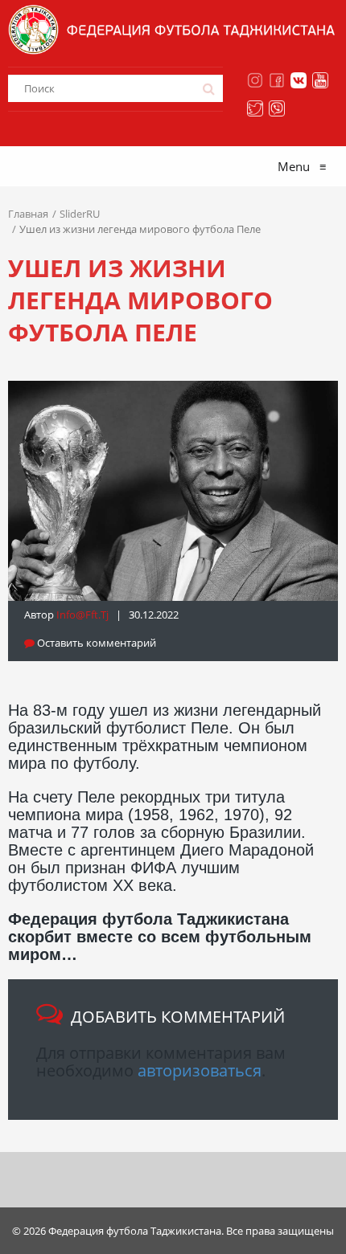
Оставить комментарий (95, 642)
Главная (28, 213)
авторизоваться (200, 1070)
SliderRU (80, 213)
